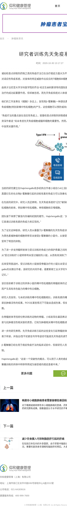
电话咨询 (57, 165)
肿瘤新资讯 (17, 38)
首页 (2, 38)
